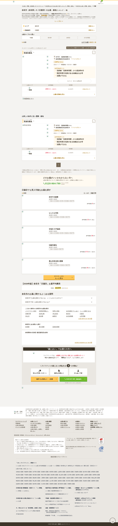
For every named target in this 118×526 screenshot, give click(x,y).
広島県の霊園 (44, 480)
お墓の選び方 (34, 427)
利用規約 (22, 435)
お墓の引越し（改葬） (36, 429)
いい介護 (77, 492)
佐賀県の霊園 (19, 483)
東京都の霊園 (36, 474)
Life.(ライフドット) (27, 465)
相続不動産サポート (50, 501)
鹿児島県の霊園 (62, 483)
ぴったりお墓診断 (20, 427)
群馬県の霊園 (95, 471)
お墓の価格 (33, 425)
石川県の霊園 (71, 474)
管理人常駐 (56, 311)
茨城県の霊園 (78, 471)
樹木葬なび (64, 465)
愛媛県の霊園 (78, 480)
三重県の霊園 (44, 477)
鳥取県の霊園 (19, 480)
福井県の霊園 (79, 474)
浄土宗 (27, 316)
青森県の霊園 (28, 471)
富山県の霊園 (62, 474)
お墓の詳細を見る (59, 94)
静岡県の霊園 (28, 477)
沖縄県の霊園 (71, 483)
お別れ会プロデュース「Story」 (83, 506)
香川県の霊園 (69, 480)
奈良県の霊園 (86, 477)
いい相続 (47, 491)
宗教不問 (28, 313)
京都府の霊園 (61, 477)
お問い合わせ (47, 435)
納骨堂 (55, 316)
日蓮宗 (82, 313)
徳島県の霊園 (61, 480)
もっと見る (58, 21)
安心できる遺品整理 (62, 501)
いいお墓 (18, 465)
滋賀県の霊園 (53, 477)
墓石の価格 (63, 423)
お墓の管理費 (64, 425)
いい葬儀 (18, 491)
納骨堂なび (71, 465)
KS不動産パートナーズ (63, 504)
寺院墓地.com (79, 465)
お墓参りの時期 (79, 429)
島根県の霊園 (28, 480)
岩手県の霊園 (36, 471)
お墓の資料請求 (19, 425)
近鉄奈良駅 (56, 327)
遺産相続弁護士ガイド (51, 494)
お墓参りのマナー (80, 423)
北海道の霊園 (19, 471)
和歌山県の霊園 (95, 477)
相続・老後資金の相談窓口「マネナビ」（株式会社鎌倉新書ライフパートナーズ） (56, 511)
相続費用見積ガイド (56, 491)
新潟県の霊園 (54, 474)
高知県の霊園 (86, 480)
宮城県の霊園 (44, 471)
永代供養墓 (69, 316)
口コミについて (39, 435)
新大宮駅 (41, 327)
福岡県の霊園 (95, 480)
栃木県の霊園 (86, 471)
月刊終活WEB (19, 514)
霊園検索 (17, 423)
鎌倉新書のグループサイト (59, 457)
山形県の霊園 (61, 471)
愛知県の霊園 (36, 477)
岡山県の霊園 (36, 480)
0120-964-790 (53, 183)
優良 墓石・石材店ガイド (90, 465)
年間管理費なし (44, 311)
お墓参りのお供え (80, 425)
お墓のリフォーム (65, 427)
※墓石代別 (64, 288)
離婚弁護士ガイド (63, 494)
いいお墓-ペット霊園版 (53, 465)
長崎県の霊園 (28, 483)
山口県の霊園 (53, 480)
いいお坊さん (25, 491)
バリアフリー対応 (30, 311)
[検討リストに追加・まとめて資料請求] (93, 52)
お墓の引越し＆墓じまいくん (24, 468)
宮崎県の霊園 (53, 483)
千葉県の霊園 (28, 474)
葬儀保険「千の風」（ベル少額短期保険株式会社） (59, 515)
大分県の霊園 (44, 483)
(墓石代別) (64, 13)
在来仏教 (41, 313)
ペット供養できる (85, 311)
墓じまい (32, 431)
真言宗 (68, 313)
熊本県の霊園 (36, 483)
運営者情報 (16, 435)
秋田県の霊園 (53, 471)
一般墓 (31, 37)
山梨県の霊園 (87, 474)
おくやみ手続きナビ (21, 511)
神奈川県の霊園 (45, 474)
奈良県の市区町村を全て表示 (82, 342)
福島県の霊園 (69, 471)
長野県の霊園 (96, 474)
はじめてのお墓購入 (35, 423)
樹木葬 (41, 316)
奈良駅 (27, 327)
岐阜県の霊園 (19, 477)
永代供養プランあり (72, 311)
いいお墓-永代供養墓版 (39, 465)
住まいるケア (84, 492)
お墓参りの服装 (79, 427)
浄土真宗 (55, 313)
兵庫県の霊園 (78, 477)
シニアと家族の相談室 (34, 511)
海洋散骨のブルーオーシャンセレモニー (85, 503)
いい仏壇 (18, 501)
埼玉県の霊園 (19, 474)
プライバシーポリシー (30, 435)
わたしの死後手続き (50, 504)
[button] (74, 81)
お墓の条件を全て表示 (84, 318)
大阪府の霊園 (69, 477)
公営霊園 (82, 316)
